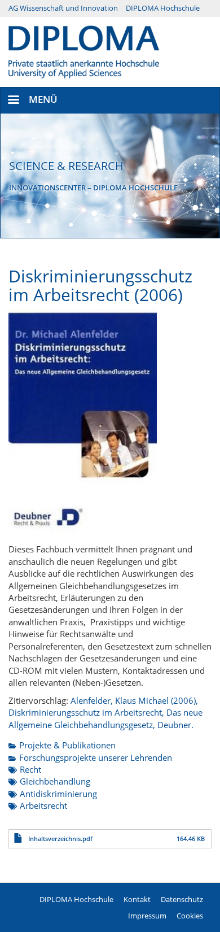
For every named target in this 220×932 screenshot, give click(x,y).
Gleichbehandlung (55, 781)
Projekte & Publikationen (67, 745)
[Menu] (13, 101)
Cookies (190, 916)
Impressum (147, 916)
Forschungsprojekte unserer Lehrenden (95, 757)
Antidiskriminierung (58, 793)
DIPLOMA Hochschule (163, 8)
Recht (30, 769)
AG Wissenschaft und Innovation (63, 8)
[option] (110, 176)
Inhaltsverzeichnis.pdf (60, 838)
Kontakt (137, 899)
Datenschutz (182, 899)
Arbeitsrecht (43, 805)
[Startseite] (83, 50)
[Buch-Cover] (82, 422)
